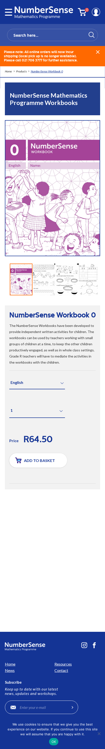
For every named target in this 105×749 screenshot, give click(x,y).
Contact (61, 670)
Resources (63, 664)
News (10, 670)
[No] (98, 733)
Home (10, 664)
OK (54, 742)
